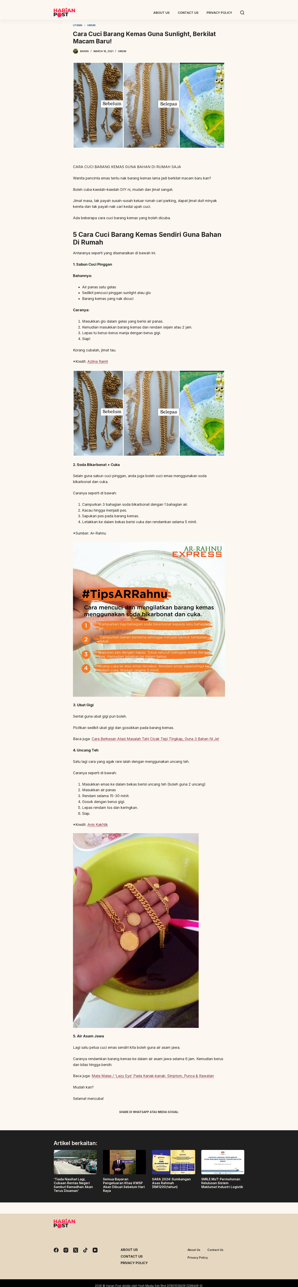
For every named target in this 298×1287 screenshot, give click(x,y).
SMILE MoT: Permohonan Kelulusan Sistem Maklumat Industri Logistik (222, 1183)
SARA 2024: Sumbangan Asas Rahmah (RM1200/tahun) (171, 1183)
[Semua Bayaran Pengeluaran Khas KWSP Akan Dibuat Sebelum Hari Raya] (124, 1162)
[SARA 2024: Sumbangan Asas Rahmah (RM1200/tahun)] (173, 1162)
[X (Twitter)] (142, 1121)
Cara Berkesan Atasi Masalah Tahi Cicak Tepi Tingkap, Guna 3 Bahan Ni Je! (155, 739)
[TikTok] (85, 1250)
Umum (122, 51)
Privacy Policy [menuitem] (219, 13)
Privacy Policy (134, 1263)
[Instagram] (65, 1250)
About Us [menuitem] (161, 13)
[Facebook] (128, 1121)
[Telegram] (156, 1121)
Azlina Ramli (97, 361)
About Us (129, 1250)
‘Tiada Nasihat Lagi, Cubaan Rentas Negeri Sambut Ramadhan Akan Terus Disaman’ (73, 1185)
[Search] (242, 13)
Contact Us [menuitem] (188, 13)
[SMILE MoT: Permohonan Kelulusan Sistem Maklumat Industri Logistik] (222, 1162)
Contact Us (132, 1256)
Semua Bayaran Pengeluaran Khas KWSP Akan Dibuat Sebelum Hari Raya (124, 1185)
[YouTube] (95, 1250)
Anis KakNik (97, 824)
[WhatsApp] (170, 1121)
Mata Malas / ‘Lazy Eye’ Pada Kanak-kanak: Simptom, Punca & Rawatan (153, 1076)
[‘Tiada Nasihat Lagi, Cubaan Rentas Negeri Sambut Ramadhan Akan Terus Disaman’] (75, 1162)
